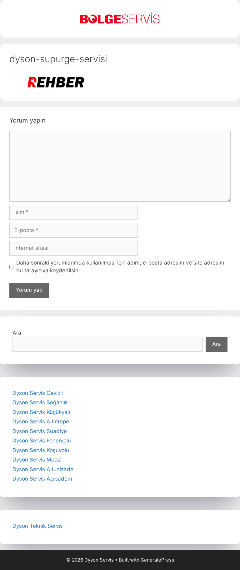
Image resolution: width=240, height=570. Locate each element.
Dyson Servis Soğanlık (40, 402)
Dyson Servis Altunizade (42, 469)
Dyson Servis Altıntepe (40, 421)
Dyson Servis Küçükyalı (41, 412)
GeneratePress (157, 560)
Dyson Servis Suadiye (39, 431)
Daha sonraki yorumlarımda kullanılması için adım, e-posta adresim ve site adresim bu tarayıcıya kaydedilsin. (120, 267)
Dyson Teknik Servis (37, 526)
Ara (16, 333)
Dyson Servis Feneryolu (41, 440)
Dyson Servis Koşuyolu (40, 450)
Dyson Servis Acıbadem (42, 479)
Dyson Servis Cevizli (37, 393)
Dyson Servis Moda (36, 460)
